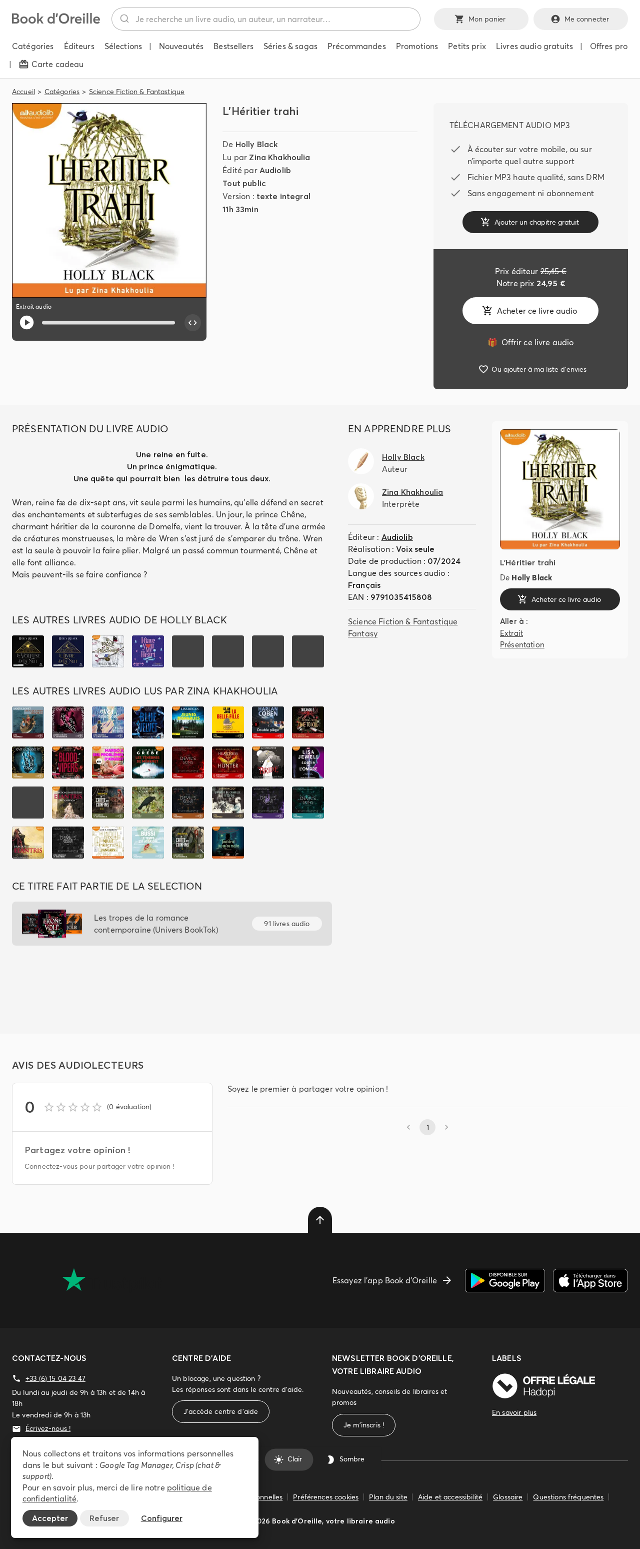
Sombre (352, 1459)
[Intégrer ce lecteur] (193, 322)
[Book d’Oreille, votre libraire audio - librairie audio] (56, 21)
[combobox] (266, 19)
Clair (295, 1459)
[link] (531, 342)
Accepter (50, 1518)
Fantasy (363, 633)
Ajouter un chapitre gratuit (536, 222)
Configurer (161, 1518)
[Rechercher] (124, 19)
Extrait (511, 633)
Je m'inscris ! (364, 1424)
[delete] (320, 1220)
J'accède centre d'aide (221, 1411)
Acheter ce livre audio (537, 311)
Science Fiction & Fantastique (136, 91)
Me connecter (587, 19)
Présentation (522, 644)
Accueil (23, 91)
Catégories (62, 91)
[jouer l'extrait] (27, 322)
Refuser (104, 1518)
